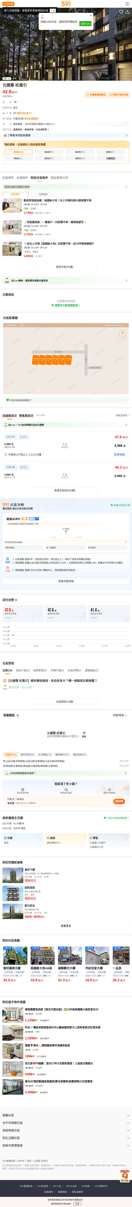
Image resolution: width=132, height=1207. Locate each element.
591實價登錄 (26, 1186)
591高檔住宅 (101, 1186)
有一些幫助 (51, 548)
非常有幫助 (9, 548)
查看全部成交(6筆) (64, 490)
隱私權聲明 (77, 1192)
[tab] (15, 194)
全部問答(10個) (64, 701)
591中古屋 (71, 1186)
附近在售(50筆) (64, 267)
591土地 (57, 1186)
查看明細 (119, 454)
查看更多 (66, 926)
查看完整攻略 (66, 581)
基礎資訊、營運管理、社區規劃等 (30, 129)
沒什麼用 (91, 548)
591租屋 (85, 1186)
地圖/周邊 (119, 715)
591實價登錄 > (9, 1161)
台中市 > (22, 1161)
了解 (53, 10)
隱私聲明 (67, 1204)
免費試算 (119, 801)
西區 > (30, 1161)
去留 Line (85, 23)
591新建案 (42, 1186)
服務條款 (62, 1192)
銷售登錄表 (121, 415)
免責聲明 (48, 1192)
